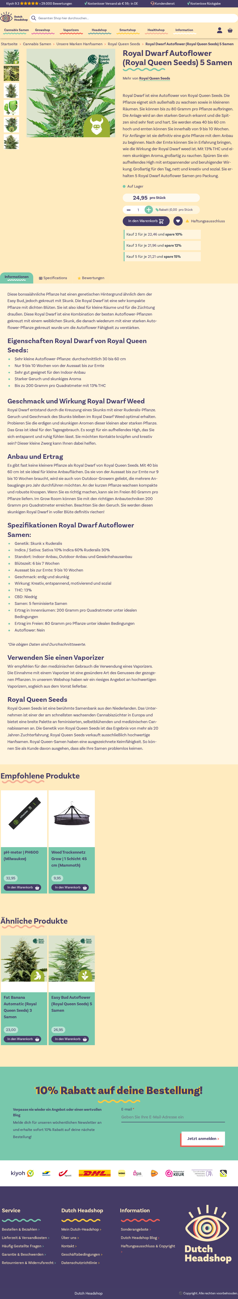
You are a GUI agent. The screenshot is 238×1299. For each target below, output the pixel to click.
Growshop (42, 30)
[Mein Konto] (219, 30)
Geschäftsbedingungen (81, 1254)
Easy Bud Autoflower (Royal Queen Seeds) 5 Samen (71, 1004)
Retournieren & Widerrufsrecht (29, 1263)
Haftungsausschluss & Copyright (148, 1249)
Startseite (9, 44)
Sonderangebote (136, 1229)
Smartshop (127, 30)
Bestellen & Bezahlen (21, 1229)
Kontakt (69, 1246)
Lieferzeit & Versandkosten (26, 1237)
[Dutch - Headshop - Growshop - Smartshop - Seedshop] (14, 17)
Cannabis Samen (16, 30)
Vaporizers (71, 30)
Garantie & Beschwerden (24, 1254)
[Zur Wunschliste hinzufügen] (178, 221)
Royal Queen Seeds (124, 44)
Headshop (99, 30)
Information (184, 30)
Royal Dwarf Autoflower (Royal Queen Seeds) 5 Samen (189, 44)
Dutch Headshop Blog (140, 1237)
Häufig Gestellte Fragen (23, 1246)
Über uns (70, 1237)
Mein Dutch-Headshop (81, 1229)
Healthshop (156, 30)
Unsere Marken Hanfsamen (79, 44)
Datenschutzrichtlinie (80, 1263)
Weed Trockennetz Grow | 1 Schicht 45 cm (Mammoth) (69, 859)
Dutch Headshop (88, 1293)
